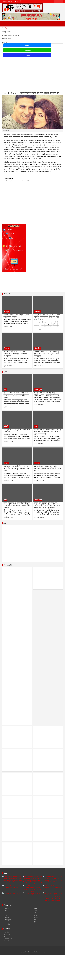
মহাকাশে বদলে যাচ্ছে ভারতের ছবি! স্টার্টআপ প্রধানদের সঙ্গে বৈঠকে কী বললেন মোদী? (47, 468)
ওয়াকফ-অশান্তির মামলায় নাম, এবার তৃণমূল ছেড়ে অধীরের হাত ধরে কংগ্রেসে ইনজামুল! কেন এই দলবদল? (47, 431)
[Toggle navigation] (4, 24)
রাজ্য (5, 390)
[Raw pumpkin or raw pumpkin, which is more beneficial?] (17, 420)
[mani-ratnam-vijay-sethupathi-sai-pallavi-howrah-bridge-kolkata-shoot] (48, 305)
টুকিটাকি (6, 426)
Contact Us (7, 941)
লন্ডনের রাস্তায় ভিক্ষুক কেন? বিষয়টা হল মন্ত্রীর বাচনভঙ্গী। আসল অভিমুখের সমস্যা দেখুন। (16, 395)
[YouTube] (61, 1)
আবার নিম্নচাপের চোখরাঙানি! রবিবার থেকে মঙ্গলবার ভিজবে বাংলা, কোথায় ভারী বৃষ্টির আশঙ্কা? (17, 505)
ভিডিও (35, 922)
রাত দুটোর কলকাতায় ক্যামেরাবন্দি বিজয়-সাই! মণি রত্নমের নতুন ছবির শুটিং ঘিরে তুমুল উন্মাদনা (47, 317)
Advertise (7, 934)
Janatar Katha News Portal (37, 952)
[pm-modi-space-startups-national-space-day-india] (48, 456)
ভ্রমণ (35, 911)
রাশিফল (36, 913)
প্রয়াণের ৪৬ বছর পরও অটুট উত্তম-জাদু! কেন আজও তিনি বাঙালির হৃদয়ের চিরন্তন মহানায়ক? (47, 353)
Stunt (18, 181)
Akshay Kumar (10, 181)
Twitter (28, 55)
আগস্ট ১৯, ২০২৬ (8, 327)
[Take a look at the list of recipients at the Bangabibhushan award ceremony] (32, 895)
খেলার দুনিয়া (38, 390)
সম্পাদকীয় (7, 924)
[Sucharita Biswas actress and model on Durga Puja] (12, 887)
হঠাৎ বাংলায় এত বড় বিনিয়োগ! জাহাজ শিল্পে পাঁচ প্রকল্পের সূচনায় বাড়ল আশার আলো (16, 468)
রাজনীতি (7, 917)
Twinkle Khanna (27, 181)
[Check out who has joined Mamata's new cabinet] (12, 894)
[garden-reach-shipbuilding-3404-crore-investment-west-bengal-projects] (17, 456)
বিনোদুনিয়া (4, 28)
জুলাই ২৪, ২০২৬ (8, 366)
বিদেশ (6, 915)
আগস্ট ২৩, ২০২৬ (39, 405)
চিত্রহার (36, 917)
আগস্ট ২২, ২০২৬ (39, 517)
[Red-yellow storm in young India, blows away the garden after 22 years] (48, 383)
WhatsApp (28, 50)
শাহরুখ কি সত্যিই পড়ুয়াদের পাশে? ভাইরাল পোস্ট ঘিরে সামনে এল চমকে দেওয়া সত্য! (15, 353)
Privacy (6, 936)
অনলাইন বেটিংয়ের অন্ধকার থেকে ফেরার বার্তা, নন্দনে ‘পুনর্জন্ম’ (16, 316)
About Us (7, 932)
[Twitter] (58, 1)
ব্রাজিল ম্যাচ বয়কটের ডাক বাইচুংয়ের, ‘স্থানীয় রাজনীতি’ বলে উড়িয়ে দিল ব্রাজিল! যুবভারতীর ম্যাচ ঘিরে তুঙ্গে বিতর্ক (47, 505)
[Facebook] (55, 1)
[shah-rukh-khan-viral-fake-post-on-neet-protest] (17, 342)
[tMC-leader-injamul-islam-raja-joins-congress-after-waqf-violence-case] (48, 420)
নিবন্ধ (35, 908)
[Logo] (22, 5)
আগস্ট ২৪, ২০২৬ (8, 407)
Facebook (28, 45)
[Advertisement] (32, 78)
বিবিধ (35, 920)
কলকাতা (6, 463)
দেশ (6, 913)
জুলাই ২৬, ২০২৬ (38, 329)
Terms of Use (8, 939)
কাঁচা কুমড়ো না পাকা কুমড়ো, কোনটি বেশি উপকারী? (17, 430)
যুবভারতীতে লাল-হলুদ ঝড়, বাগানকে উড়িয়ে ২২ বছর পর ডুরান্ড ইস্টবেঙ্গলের (46, 394)
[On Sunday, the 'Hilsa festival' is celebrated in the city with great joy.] (53, 887)
